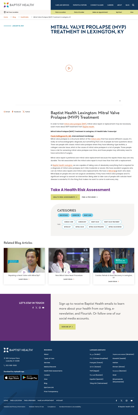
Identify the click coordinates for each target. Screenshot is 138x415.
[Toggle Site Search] (133, 5)
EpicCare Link (49, 387)
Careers (47, 375)
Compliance (52, 407)
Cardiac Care (68, 222)
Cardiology (82, 222)
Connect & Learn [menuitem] (96, 5)
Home (6, 400)
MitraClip (112, 171)
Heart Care (87, 215)
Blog (45, 383)
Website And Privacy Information (14, 407)
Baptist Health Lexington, (63, 165)
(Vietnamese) (98, 383)
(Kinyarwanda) (118, 380)
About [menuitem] (119, 5)
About (46, 354)
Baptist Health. (88, 127)
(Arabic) (95, 354)
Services (47, 363)
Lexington (75, 215)
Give (131, 12)
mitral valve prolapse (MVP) (75, 124)
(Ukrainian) (123, 354)
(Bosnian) (119, 371)
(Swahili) (119, 358)
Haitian (115, 363)
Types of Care (49, 358)
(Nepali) (94, 371)
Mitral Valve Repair (115, 227)
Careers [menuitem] (110, 5)
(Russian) (96, 375)
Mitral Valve (80, 227)
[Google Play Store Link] (30, 377)
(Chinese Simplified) (99, 358)
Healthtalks (64, 215)
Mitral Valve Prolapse (96, 227)
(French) (96, 363)
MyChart (119, 12)
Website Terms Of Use (36, 407)
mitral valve (96, 139)
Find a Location (60, 12)
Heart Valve (95, 222)
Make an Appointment (100, 12)
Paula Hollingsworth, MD (61, 136)
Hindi (114, 375)
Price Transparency (51, 392)
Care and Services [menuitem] (62, 5)
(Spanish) (96, 379)
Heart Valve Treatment (111, 222)
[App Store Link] (12, 377)
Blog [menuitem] (127, 5)
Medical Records (50, 367)
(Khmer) (119, 367)
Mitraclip (67, 227)
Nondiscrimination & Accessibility (70, 407)
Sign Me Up (66, 327)
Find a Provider (79, 12)
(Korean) (95, 367)
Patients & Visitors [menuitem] (80, 5)
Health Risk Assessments (64, 197)
